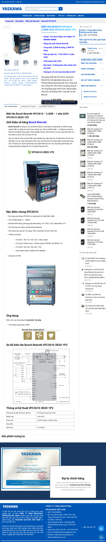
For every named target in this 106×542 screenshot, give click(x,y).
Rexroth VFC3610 (48, 21)
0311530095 (56, 512)
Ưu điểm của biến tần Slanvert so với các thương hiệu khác (95, 297)
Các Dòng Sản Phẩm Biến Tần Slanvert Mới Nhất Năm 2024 (95, 308)
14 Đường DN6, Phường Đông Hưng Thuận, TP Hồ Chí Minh (62, 524)
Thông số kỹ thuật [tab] (28, 106)
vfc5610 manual (26, 85)
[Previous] (6, 44)
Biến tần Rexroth (32, 21)
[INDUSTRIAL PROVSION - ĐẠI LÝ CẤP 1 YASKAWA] (12, 8)
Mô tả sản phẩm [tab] (11, 106)
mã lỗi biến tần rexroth (17, 80)
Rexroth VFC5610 (90, 97)
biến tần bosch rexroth (24, 76)
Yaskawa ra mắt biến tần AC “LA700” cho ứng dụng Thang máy (95, 286)
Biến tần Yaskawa (89, 63)
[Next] (36, 44)
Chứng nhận (39, 16)
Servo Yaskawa (88, 69)
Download (71, 16)
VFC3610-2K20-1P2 (31, 83)
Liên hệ (81, 16)
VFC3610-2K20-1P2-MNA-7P (12, 85)
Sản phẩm (51, 16)
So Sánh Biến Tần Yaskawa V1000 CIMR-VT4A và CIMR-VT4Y (95, 261)
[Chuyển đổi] (103, 63)
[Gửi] (61, 9)
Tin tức (61, 16)
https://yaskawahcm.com (57, 537)
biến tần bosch (11, 76)
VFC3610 (6, 83)
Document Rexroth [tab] (46, 106)
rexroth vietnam (32, 80)
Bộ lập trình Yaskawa (90, 80)
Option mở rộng (88, 75)
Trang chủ (27, 16)
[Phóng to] (6, 55)
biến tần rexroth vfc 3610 (17, 78)
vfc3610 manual (17, 83)
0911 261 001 (94, 53)
